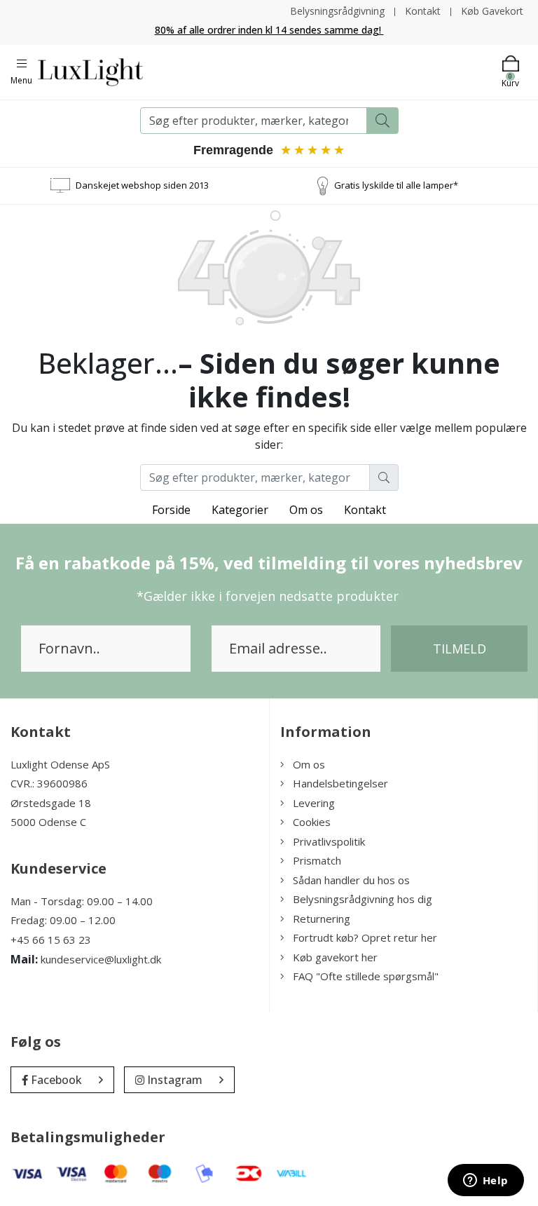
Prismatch (317, 860)
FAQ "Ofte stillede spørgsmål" (366, 976)
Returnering (321, 919)
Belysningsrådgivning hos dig (362, 899)
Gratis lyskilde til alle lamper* (396, 185)
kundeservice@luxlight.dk (101, 959)
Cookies (312, 822)
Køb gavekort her (335, 957)
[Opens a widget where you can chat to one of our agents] (485, 1181)
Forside (171, 509)
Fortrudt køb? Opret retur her (365, 937)
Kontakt (423, 11)
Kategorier (240, 509)
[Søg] (382, 120)
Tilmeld (459, 648)
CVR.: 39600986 (49, 783)
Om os (306, 509)
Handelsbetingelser (340, 783)
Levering (314, 803)
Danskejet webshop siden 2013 (142, 185)
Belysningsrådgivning (337, 11)
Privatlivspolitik (329, 841)
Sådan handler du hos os (351, 880)
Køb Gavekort (492, 11)
